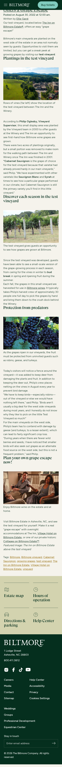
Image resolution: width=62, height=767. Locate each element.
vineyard (28, 569)
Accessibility (37, 685)
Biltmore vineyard (31, 557)
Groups (8, 714)
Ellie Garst (22, 18)
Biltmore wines (36, 288)
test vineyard (44, 561)
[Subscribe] (54, 743)
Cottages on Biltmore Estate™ (21, 541)
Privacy (33, 692)
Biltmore (15, 557)
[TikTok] (20, 669)
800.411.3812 (12, 660)
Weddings (10, 708)
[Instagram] (6, 669)
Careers (8, 679)
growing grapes (26, 561)
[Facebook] (13, 669)
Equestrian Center (15, 727)
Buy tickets (48, 4)
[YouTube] (28, 669)
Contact (9, 692)
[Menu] (5, 5)
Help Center (36, 679)
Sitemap (9, 698)
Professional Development (19, 720)
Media (7, 685)
